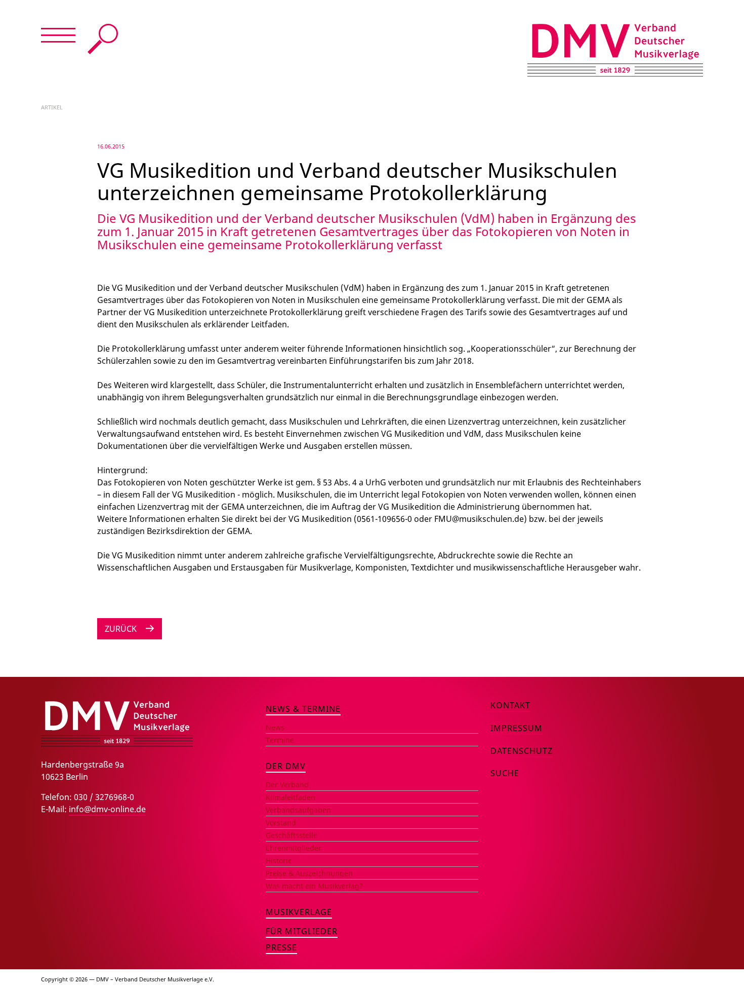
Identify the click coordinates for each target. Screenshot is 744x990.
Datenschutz (521, 750)
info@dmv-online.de (107, 809)
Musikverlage (299, 912)
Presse (281, 947)
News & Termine (303, 708)
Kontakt (510, 705)
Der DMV (286, 766)
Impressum (516, 728)
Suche (103, 39)
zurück (121, 628)
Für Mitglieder (302, 931)
